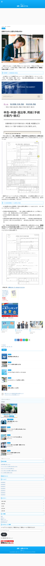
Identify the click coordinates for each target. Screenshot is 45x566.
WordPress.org (4, 522)
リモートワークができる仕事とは (14, 437)
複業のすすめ (5, 329)
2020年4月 (3, 492)
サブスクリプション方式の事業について (12, 394)
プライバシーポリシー (5, 399)
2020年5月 (3, 490)
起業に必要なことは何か (13, 387)
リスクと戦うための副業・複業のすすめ (16, 444)
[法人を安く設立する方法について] (36, 325)
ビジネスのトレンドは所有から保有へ (16, 380)
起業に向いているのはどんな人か (16, 287)
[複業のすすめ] (8, 325)
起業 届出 (6, 346)
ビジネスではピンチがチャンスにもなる (17, 372)
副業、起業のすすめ (22, 6)
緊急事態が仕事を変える (13, 356)
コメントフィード (4, 520)
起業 (3, 346)
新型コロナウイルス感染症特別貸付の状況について (14, 393)
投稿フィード (3, 519)
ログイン (2, 517)
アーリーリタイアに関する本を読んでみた (16, 429)
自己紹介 (3, 401)
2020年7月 (3, 486)
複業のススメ (22, 550)
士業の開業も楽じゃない (12, 421)
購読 (4, 534)
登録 (2, 516)
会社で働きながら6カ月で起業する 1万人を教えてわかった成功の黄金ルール (5, 293)
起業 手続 (10, 346)
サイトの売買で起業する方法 (14, 364)
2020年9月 (3, 482)
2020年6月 (3, 488)
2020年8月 (3, 484)
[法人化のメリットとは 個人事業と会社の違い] (22, 325)
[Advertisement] (22, 16)
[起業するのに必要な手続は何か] (24, 340)
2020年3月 (3, 494)
